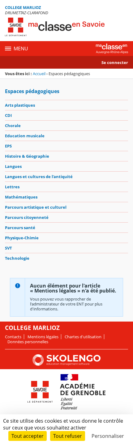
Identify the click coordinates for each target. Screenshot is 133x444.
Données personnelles (27, 341)
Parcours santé (20, 227)
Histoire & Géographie (27, 156)
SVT (8, 248)
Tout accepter (27, 436)
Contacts (13, 336)
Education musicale (25, 136)
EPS (8, 146)
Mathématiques (21, 197)
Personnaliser (108, 436)
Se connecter (114, 62)
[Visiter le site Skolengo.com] (66, 364)
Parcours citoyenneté (27, 217)
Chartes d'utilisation (83, 336)
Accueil (39, 73)
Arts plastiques (20, 105)
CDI (8, 115)
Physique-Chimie (22, 238)
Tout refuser (67, 436)
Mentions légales (43, 336)
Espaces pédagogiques (32, 91)
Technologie (17, 258)
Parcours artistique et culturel (35, 207)
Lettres (12, 187)
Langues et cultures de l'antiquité (39, 176)
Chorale (13, 125)
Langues (13, 166)
